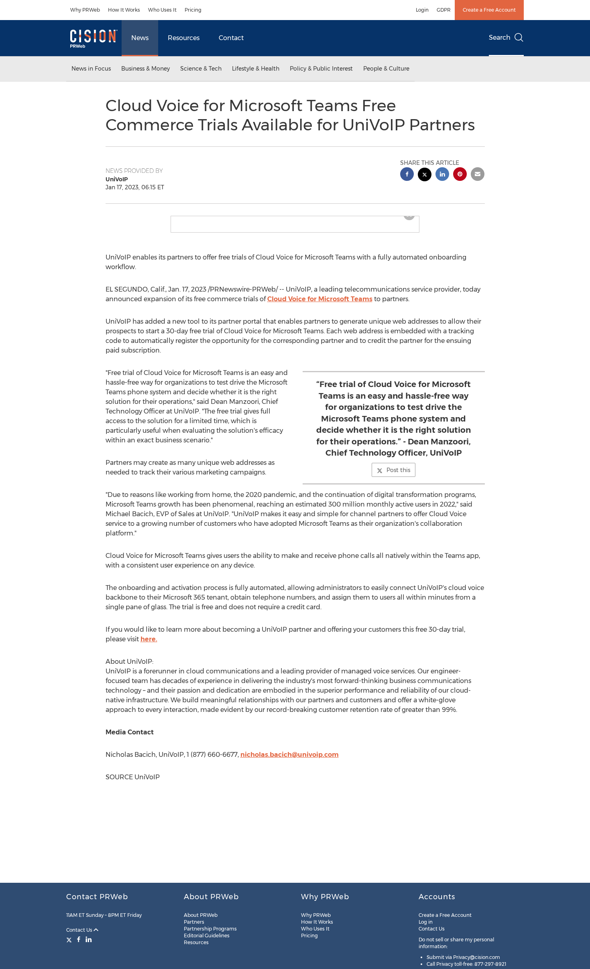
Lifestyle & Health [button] (255, 68)
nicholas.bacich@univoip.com (289, 761)
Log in (426, 922)
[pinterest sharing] (460, 175)
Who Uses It (162, 10)
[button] (295, 219)
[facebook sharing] (407, 175)
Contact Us (80, 930)
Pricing (193, 10)
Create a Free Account (489, 10)
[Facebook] (78, 939)
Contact (231, 38)
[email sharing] (477, 175)
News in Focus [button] (91, 68)
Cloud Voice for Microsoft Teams (319, 305)
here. (148, 645)
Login (422, 10)
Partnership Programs (210, 929)
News (140, 38)
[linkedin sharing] (442, 175)
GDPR (444, 10)
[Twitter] (70, 939)
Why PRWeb (85, 10)
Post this (398, 476)
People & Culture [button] (386, 68)
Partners (194, 922)
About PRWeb (201, 915)
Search (500, 37)
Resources (183, 38)
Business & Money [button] (145, 68)
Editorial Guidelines (207, 936)
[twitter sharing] (424, 175)
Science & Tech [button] (201, 68)
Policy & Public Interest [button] (321, 68)
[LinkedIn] (88, 939)
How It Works (124, 10)
